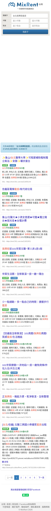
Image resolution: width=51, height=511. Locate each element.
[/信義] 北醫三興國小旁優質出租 (24, 424)
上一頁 (10, 477)
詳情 (6, 462)
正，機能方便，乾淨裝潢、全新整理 (25, 396)
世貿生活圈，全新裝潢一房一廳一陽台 (23, 274)
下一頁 (41, 477)
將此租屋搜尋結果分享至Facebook (25, 490)
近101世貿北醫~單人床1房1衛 (22, 248)
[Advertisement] (25, 63)
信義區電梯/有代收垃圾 (17, 189)
